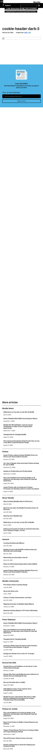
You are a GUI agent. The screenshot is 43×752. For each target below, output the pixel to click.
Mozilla (37, 2)
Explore (8, 5)
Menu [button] (1, 1)
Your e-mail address (11, 92)
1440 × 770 (27, 32)
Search (39, 5)
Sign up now (21, 101)
